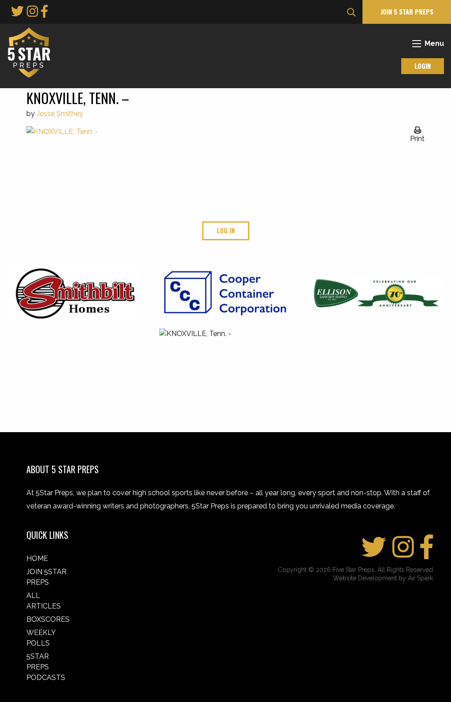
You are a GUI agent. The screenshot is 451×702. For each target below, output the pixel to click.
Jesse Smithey (60, 113)
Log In (226, 230)
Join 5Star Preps (46, 577)
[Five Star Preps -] (27, 52)
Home (37, 558)
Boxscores (48, 619)
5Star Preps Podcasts (45, 667)
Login (422, 66)
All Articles (43, 600)
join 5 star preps (407, 11)
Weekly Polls (40, 637)
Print (417, 138)
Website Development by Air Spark (383, 578)
